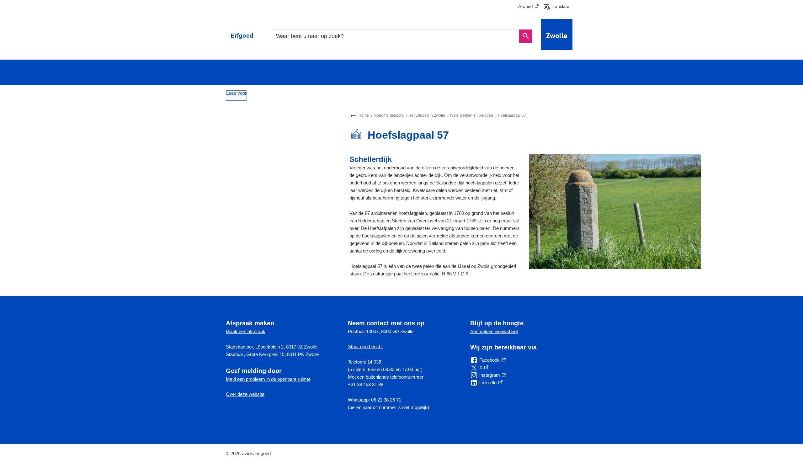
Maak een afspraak (245, 331)
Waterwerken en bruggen (471, 115)
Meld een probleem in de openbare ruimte (268, 379)
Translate (557, 6)
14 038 (374, 362)
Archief (528, 7)
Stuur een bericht (365, 346)
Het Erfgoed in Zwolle (426, 115)
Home (364, 115)
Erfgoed (242, 35)
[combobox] (396, 36)
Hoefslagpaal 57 (512, 115)
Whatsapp (358, 399)
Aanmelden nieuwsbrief (494, 331)
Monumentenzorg (389, 115)
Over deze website (245, 394)
